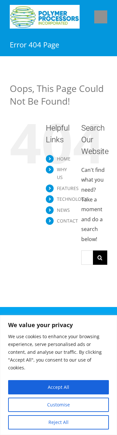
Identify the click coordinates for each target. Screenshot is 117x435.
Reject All (58, 422)
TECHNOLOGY (72, 199)
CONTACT (67, 221)
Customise (58, 405)
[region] (58, 375)
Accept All (58, 387)
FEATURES (68, 188)
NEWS (63, 210)
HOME (64, 159)
